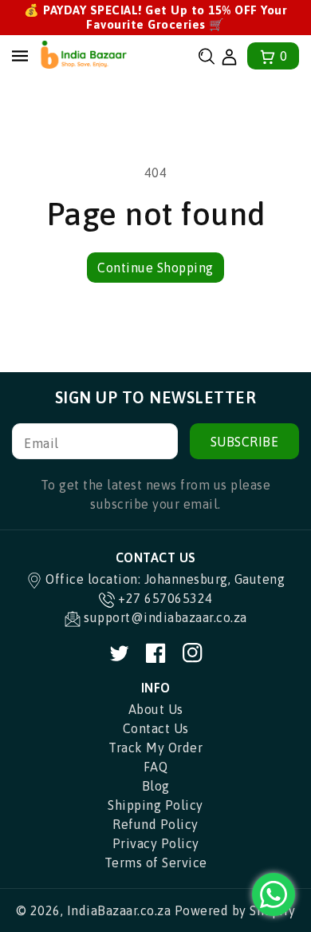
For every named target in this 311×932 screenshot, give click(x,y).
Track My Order (155, 747)
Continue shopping (155, 267)
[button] (207, 56)
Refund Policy (155, 824)
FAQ (156, 766)
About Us (155, 709)
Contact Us (156, 728)
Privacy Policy (155, 843)
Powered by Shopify (235, 910)
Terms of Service (155, 862)
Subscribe (245, 441)
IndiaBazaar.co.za (119, 910)
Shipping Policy (155, 805)
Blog (156, 786)
